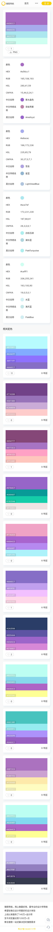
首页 (26, 3)
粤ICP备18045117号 (27, 929)
